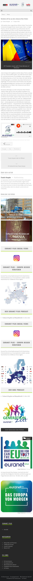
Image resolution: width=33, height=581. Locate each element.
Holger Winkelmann (12, 239)
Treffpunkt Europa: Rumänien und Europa (17, 235)
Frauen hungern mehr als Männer (16, 158)
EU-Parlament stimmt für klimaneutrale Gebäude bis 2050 (17, 213)
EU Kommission (8, 561)
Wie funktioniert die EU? (10, 564)
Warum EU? (7, 548)
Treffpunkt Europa (9, 544)
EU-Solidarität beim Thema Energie (16, 166)
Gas (10, 149)
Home (3, 14)
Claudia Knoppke (6, 21)
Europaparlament (8, 563)
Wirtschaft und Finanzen (10, 543)
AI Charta (6, 568)
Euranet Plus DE (4, 139)
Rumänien (17, 149)
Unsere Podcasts (8, 546)
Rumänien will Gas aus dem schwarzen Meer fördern (19, 139)
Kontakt (6, 529)
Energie (4, 149)
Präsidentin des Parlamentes (11, 566)
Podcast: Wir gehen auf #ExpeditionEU (13, 318)
